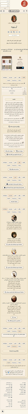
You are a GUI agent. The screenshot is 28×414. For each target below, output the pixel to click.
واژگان (19, 77)
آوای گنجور (9, 392)
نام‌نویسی (9, 371)
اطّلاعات (23, 77)
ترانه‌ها (19, 80)
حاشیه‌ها (8, 80)
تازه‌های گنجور (21, 394)
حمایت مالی (22, 405)
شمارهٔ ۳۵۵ (14, 27)
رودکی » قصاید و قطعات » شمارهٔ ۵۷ (14, 222)
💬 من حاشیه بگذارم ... (10, 366)
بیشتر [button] (15, 317)
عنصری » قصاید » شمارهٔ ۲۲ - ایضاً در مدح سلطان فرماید (14, 255)
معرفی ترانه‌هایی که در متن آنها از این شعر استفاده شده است (14, 334)
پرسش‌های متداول (21, 402)
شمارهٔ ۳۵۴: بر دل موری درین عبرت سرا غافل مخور (6, 50)
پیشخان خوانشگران (7, 394)
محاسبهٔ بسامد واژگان (15, 169)
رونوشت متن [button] (20, 151)
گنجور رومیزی (8, 384)
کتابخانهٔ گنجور (8, 387)
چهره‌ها (22, 403)
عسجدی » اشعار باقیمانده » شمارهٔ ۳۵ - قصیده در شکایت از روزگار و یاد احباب (14, 304)
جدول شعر (22, 386)
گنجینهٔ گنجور (8, 389)
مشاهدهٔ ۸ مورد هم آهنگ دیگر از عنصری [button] (15, 267)
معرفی (23, 400)
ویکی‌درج (12, 93)
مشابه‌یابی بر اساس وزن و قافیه (14, 320)
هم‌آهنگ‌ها (5, 77)
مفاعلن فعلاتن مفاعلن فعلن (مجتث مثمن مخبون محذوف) (12, 87)
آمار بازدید (9, 401)
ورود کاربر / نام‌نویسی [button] (15, 11)
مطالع (10, 23)
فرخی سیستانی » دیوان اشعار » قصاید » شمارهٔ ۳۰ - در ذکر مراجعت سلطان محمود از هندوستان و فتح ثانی (14, 279)
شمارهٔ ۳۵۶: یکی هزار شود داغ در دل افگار (21, 50)
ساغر (10, 386)
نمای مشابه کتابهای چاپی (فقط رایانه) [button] (14, 154)
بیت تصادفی (22, 384)
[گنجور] (24, 3)
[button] (26, 11)
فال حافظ (22, 387)
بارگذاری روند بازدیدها (14, 351)
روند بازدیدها (14, 80)
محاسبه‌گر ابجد (8, 391)
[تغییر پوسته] (2, 411)
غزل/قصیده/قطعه (12, 91)
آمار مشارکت (9, 400)
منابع (10, 403)
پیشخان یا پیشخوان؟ (7, 395)
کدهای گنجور (8, 382)
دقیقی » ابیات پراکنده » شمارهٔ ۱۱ (14, 239)
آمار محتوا (22, 406)
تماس (10, 405)
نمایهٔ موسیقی (21, 389)
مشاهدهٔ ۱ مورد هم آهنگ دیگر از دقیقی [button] (15, 244)
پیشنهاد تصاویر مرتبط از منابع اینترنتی (15, 184)
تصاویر (15, 77)
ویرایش (11, 122)
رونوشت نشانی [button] (9, 151)
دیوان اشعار (14, 23)
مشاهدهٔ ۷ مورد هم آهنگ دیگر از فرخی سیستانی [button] (15, 292)
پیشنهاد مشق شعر (14, 201)
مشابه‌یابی (22, 392)
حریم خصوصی (8, 406)
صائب (19, 23)
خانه (23, 382)
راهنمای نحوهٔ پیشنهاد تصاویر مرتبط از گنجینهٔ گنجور (15, 187)
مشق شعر (10, 77)
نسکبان (9, 397)
